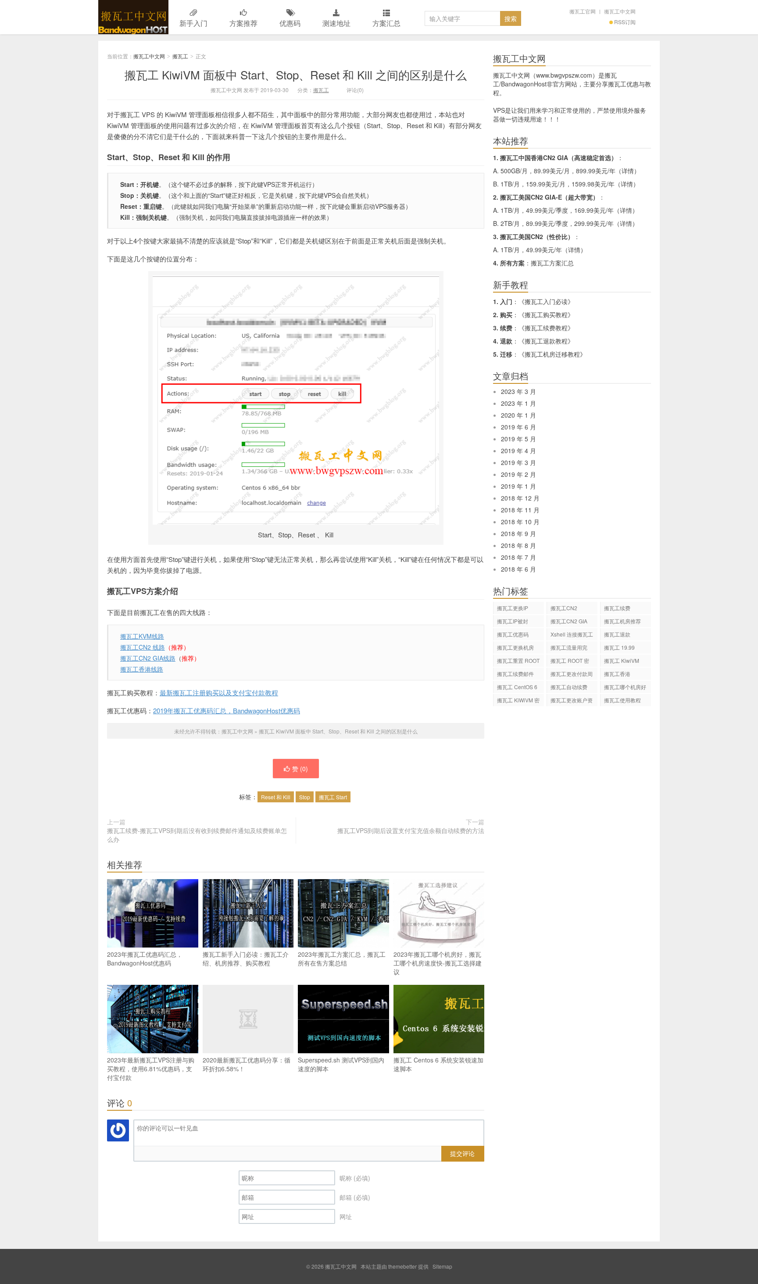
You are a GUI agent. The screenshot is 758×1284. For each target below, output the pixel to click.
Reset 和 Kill (275, 797)
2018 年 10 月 (520, 521)
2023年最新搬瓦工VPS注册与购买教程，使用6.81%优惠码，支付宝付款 (150, 1068)
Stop (304, 797)
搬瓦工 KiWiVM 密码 (518, 701)
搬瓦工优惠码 (513, 634)
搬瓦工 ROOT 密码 (570, 662)
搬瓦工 (180, 56)
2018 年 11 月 (520, 509)
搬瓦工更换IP (512, 608)
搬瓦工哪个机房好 (625, 686)
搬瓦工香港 (617, 673)
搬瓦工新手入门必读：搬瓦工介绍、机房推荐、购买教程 (246, 958)
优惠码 (289, 23)
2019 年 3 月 (518, 462)
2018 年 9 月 (518, 533)
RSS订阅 (625, 21)
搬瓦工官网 (582, 11)
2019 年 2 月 (518, 474)
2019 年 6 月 (518, 426)
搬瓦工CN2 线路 (142, 647)
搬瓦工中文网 (133, 17)
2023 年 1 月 (518, 403)
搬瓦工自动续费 (569, 686)
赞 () (300, 768)
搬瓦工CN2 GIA (569, 621)
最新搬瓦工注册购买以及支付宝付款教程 (219, 692)
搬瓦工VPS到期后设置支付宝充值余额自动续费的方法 (410, 830)
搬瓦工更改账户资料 (572, 701)
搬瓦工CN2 (564, 608)
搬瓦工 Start (333, 797)
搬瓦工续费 (617, 608)
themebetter (402, 1266)
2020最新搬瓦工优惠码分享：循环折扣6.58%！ (246, 1064)
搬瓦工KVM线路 (142, 636)
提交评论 (462, 1153)
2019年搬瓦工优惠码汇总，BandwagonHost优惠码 (226, 710)
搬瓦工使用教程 (622, 700)
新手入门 (193, 23)
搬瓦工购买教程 (546, 314)
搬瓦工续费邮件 (515, 673)
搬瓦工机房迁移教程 (552, 354)
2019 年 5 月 (518, 438)
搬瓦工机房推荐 (622, 621)
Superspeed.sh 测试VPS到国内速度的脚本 (341, 1064)
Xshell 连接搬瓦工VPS (572, 635)
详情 (628, 170)
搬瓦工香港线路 (141, 669)
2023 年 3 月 (518, 391)
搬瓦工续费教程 (546, 327)
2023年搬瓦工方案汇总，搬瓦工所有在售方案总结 (342, 958)
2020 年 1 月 (518, 415)
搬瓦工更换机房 (515, 647)
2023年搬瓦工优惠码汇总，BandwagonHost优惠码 (144, 958)
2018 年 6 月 (518, 569)
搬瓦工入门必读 (546, 301)
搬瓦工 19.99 (619, 647)
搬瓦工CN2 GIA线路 (147, 658)
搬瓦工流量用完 (569, 647)
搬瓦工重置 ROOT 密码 (518, 662)
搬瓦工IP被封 (512, 621)
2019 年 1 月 (518, 486)
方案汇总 (386, 23)
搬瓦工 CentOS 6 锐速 (517, 688)
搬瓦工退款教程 (546, 340)
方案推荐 (243, 23)
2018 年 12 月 (520, 498)
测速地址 (336, 23)
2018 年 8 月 (518, 545)
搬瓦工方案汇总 (552, 262)
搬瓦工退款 (617, 634)
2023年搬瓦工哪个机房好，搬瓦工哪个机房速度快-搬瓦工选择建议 (437, 963)
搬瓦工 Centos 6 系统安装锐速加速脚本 (438, 1064)
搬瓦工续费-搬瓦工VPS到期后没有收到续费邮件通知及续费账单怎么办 (197, 835)
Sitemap (442, 1266)
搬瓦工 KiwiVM (621, 660)
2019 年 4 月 (518, 450)
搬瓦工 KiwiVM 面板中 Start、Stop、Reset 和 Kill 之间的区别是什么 (296, 74)
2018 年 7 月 (518, 557)
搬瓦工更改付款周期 (572, 675)
